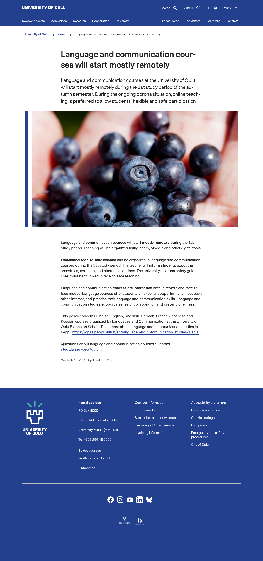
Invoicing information (151, 432)
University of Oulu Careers (154, 425)
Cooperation (100, 21)
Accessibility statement (208, 402)
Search (165, 8)
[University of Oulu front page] (52, 8)
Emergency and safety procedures (207, 434)
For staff (232, 21)
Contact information (150, 402)
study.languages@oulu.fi (81, 349)
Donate (188, 8)
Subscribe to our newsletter (155, 417)
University (122, 21)
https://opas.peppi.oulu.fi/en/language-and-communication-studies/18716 (135, 332)
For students (170, 21)
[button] (230, 8)
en (213, 11)
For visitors (192, 21)
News (61, 34)
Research (79, 21)
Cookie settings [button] (203, 417)
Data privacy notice (205, 410)
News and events (33, 21)
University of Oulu (36, 34)
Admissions (59, 21)
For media (213, 21)
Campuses (199, 425)
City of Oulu (200, 444)
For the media (145, 410)
